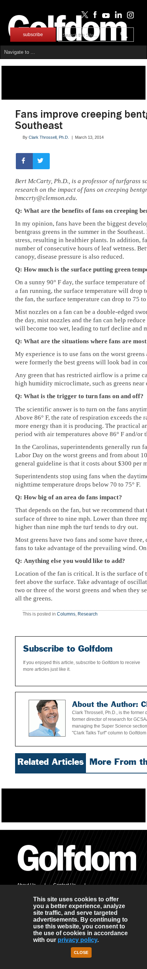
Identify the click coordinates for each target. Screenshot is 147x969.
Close (81, 952)
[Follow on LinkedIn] (117, 16)
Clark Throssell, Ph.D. (49, 137)
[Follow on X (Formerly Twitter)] (83, 16)
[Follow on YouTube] (104, 16)
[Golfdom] (77, 874)
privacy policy (77, 940)
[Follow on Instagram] (128, 16)
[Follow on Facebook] (93, 16)
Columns (66, 614)
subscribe (33, 34)
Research (88, 614)
